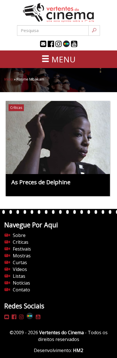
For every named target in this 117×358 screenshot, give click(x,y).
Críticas (20, 242)
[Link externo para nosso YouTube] (74, 44)
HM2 (78, 350)
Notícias (21, 283)
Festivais (22, 249)
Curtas (20, 262)
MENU (62, 59)
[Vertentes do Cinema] (58, 12)
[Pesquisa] (94, 30)
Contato (21, 290)
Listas (19, 276)
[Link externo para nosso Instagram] (58, 44)
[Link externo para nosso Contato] (43, 44)
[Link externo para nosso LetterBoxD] (66, 44)
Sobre (19, 235)
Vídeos (20, 269)
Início (8, 79)
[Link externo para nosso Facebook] (51, 44)
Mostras (22, 256)
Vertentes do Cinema (61, 332)
